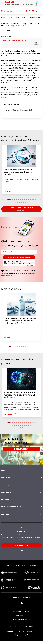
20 (27, 202)
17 (21, 202)
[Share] (29, 11)
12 (33, 199)
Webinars (5, 499)
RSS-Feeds (5, 514)
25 (30, 425)
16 (19, 202)
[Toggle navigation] (40, 11)
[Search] (26, 11)
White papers (6, 492)
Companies (5, 478)
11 (30, 199)
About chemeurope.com (21, 619)
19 (25, 202)
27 (35, 425)
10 (28, 199)
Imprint (10, 632)
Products (5, 485)
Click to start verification (21, 263)
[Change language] (32, 11)
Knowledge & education (11, 507)
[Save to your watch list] (36, 11)
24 (28, 425)
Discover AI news (21, 449)
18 (23, 202)
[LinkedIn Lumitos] (21, 603)
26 (33, 425)
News (3, 470)
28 (20, 427)
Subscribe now (21, 545)
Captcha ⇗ (30, 265)
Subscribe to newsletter (19, 257)
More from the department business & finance (21, 209)
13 (35, 199)
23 (26, 425)
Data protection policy (21, 635)
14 (15, 202)
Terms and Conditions (24, 632)
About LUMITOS (20, 615)
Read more (5, 276)
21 (22, 425)
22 (24, 425)
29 (22, 427)
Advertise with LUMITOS (20, 611)
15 (17, 202)
